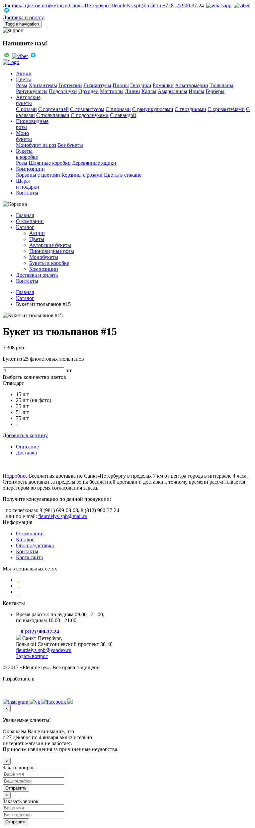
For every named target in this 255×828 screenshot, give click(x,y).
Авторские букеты (50, 245)
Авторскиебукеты (28, 100)
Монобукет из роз (36, 145)
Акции (24, 73)
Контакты (27, 193)
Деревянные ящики (94, 163)
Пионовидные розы (51, 251)
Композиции (30, 169)
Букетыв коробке (27, 154)
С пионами (118, 109)
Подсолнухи (63, 91)
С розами (26, 109)
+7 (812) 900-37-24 (183, 5)
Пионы (121, 85)
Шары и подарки (27, 184)
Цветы (23, 79)
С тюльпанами (52, 115)
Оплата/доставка (35, 545)
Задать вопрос (32, 656)
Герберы (215, 91)
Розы (21, 85)
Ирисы (196, 91)
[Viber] (241, 5)
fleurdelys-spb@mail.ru (136, 5)
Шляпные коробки (50, 163)
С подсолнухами (90, 115)
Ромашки (163, 85)
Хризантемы (43, 85)
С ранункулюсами (152, 109)
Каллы (148, 91)
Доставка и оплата (23, 17)
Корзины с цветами (38, 175)
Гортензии (70, 85)
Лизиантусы (97, 85)
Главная (25, 215)
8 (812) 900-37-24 (40, 631)
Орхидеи (88, 91)
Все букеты (70, 145)
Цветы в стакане (122, 175)
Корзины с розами (82, 175)
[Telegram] (6, 11)
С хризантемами (226, 109)
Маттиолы (112, 91)
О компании (30, 221)
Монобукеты (24, 136)
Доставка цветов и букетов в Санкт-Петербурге (57, 5)
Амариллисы (172, 91)
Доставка (26, 452)
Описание (27, 446)
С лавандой (123, 115)
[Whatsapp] (218, 5)
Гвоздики (140, 85)
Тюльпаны (221, 85)
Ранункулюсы (31, 91)
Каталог (25, 227)
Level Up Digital (20, 690)
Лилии (132, 91)
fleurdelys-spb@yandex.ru (43, 650)
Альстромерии (191, 85)
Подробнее (15, 476)
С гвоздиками (190, 109)
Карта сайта (29, 557)
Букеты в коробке (49, 263)
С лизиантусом (87, 109)
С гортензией (53, 109)
